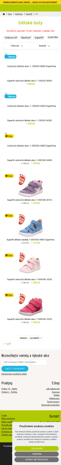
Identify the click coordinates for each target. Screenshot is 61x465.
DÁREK (6, 2)
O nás (4, 415)
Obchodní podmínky (50, 405)
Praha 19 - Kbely (9, 389)
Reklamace (54, 398)
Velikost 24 (10, 37)
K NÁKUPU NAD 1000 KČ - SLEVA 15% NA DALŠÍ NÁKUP (33, 2)
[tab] (16, 45)
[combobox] (30, 337)
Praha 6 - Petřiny (9, 392)
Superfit (29, 14)
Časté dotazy (53, 401)
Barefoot (19, 14)
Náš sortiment (8, 418)
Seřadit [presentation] (42, 45)
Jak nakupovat (53, 389)
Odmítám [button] (36, 454)
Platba (57, 395)
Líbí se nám (6, 428)
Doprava (56, 392)
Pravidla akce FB (9, 425)
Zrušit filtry (53, 37)
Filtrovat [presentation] (15, 45)
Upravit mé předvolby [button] (36, 459)
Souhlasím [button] (36, 448)
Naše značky (7, 422)
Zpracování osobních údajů (14, 374)
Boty (10, 14)
